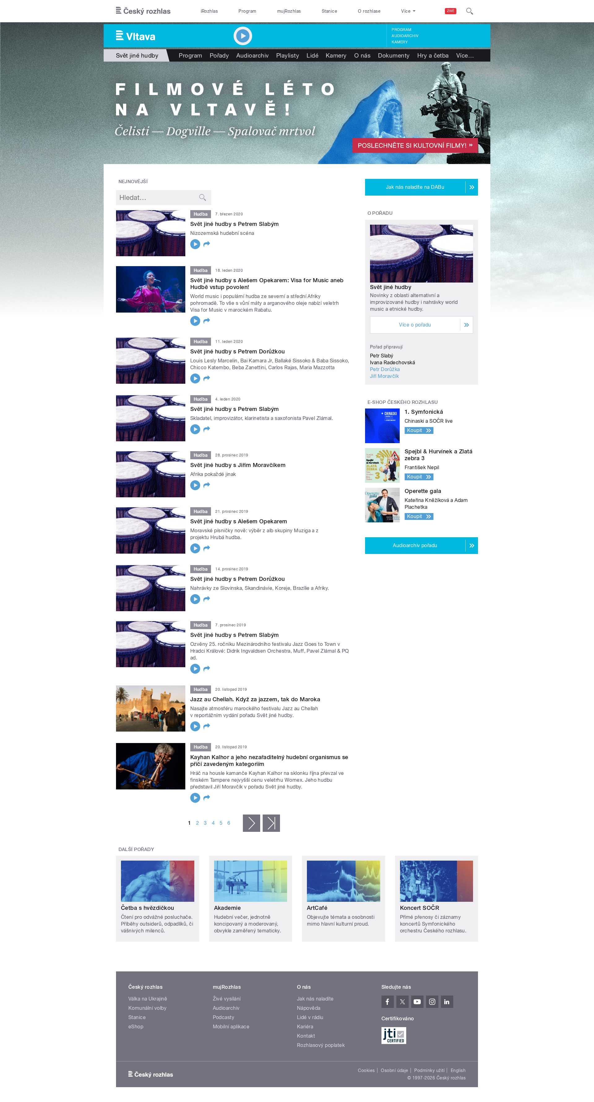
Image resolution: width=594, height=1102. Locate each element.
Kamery (400, 42)
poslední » (271, 823)
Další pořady (136, 849)
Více (465, 55)
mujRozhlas (289, 11)
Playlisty (287, 55)
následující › (251, 823)
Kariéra (305, 1027)
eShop (135, 1027)
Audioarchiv (405, 36)
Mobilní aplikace (231, 1027)
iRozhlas (209, 11)
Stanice (329, 11)
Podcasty (224, 1017)
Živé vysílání (227, 999)
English (458, 1070)
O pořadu (380, 213)
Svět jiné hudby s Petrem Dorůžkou (237, 351)
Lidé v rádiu (310, 1017)
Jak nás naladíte (315, 999)
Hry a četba (433, 55)
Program (247, 11)
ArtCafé (317, 908)
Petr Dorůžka (385, 369)
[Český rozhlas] (143, 11)
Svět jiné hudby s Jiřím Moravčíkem (238, 465)
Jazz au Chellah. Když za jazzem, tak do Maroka (255, 699)
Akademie (227, 908)
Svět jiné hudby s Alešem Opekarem (238, 521)
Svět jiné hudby (390, 287)
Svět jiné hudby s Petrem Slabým (234, 224)
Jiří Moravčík (384, 376)
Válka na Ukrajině (147, 999)
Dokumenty (394, 55)
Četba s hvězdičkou (147, 908)
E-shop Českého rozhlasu (403, 402)
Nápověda (309, 1008)
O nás (362, 55)
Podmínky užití (429, 1070)
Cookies (366, 1070)
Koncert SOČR (419, 908)
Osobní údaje (394, 1070)
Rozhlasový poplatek (321, 1045)
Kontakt (306, 1036)
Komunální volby (147, 1008)
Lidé (312, 55)
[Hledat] (469, 11)
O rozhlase (369, 11)
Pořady (219, 55)
